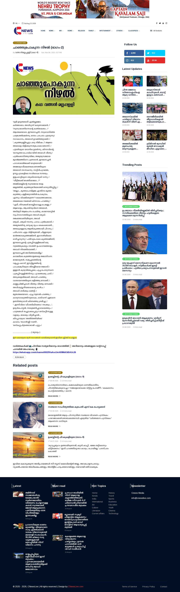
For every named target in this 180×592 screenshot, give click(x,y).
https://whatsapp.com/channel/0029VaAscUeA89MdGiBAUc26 (44, 352)
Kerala (95, 496)
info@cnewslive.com (141, 498)
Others (119, 31)
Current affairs (98, 513)
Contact (163, 586)
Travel (111, 496)
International (97, 502)
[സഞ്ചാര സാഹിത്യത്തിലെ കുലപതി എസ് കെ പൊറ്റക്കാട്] (28, 415)
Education (112, 505)
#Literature (19, 357)
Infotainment (105, 31)
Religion (81, 31)
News (51, 31)
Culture (95, 507)
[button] (16, 23)
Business (112, 502)
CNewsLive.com (75, 586)
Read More (53, 396)
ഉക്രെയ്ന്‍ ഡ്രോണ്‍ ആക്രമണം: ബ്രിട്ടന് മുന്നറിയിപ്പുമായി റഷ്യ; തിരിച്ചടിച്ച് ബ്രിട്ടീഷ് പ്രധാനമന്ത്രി (143, 320)
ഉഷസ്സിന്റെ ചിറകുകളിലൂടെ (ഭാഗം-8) (66, 437)
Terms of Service (129, 586)
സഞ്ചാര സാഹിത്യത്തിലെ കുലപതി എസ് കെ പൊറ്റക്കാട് (76, 407)
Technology (113, 513)
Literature (96, 510)
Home (43, 31)
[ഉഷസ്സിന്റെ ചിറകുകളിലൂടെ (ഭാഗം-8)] (28, 445)
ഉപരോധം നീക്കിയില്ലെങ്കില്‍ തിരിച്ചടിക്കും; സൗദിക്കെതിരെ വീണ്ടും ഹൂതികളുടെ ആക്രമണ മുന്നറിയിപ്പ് (143, 213)
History (111, 493)
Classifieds (133, 31)
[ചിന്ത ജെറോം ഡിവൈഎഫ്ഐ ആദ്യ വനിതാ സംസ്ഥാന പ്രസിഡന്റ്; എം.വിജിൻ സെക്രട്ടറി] (132, 81)
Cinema (111, 510)
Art (93, 505)
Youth (110, 507)
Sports (111, 499)
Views (69, 31)
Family (91, 31)
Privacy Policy (148, 586)
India (94, 499)
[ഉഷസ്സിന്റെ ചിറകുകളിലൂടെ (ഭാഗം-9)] (28, 385)
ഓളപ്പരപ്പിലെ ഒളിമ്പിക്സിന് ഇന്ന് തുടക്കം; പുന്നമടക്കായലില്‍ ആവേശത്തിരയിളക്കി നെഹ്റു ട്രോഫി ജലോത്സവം (36, 561)
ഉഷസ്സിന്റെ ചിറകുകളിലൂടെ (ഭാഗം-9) (66, 377)
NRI (60, 31)
